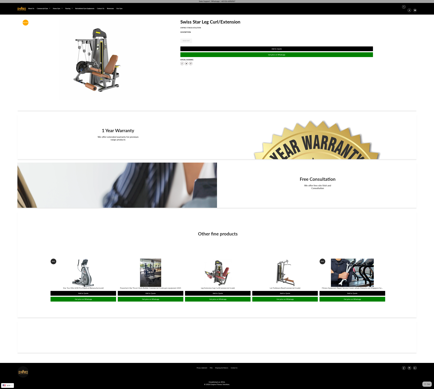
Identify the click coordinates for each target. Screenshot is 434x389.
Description (185, 32)
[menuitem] (31, 8)
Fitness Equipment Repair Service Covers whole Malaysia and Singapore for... (352, 288)
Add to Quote (277, 49)
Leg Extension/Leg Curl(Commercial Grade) (218, 288)
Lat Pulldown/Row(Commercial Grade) (285, 288)
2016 (223, 382)
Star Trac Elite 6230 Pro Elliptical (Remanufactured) (83, 288)
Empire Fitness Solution (190, 28)
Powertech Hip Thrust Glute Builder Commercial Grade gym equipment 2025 (150, 288)
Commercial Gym (42, 8)
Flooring (68, 8)
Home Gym (57, 8)
